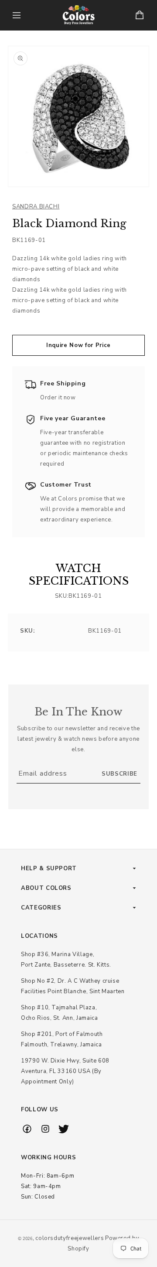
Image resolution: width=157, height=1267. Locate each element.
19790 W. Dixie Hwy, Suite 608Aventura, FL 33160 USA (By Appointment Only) (65, 1071)
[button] (16, 15)
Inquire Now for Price (78, 345)
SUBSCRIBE (119, 774)
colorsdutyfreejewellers (69, 1238)
